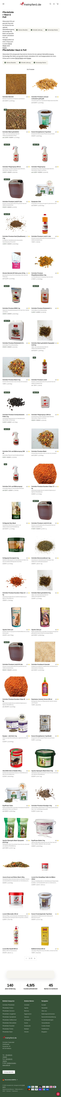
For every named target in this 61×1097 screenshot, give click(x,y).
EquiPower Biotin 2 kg (38, 840)
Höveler (26, 1032)
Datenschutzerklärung (8, 1089)
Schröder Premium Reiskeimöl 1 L (41, 308)
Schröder (26, 1005)
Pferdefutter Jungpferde (9, 1014)
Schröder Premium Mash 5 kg (11, 379)
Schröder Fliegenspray (38, 166)
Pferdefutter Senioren (9, 1011)
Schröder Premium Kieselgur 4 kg (41, 805)
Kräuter (5, 47)
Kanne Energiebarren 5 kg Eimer (41, 132)
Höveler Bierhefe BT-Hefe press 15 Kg (14, 273)
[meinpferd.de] (10, 1037)
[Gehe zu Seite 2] (35, 958)
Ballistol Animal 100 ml (38, 948)
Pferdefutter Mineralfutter (9, 1023)
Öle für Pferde (19, 58)
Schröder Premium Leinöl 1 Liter (41, 236)
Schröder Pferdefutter (9, 1005)
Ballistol (26, 1029)
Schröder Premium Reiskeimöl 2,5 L (13, 343)
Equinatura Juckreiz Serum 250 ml (41, 699)
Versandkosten (46, 1023)
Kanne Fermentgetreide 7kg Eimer (41, 914)
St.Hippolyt (27, 1020)
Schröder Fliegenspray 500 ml (12, 166)
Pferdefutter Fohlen (8, 1008)
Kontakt (44, 1005)
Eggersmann (27, 1014)
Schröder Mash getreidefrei (11, 132)
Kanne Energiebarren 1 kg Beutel (41, 736)
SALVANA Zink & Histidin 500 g (12, 770)
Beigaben (44, 1032)
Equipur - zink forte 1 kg (10, 736)
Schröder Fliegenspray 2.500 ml (41, 414)
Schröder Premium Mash (38, 451)
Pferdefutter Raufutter (9, 1026)
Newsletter (45, 1008)
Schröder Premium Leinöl (39, 379)
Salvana (26, 1017)
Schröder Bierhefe (8, 96)
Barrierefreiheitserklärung (49, 1017)
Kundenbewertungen (47, 1020)
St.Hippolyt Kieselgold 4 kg (11, 558)
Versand (8, 1091)
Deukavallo (27, 1026)
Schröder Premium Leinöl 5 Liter (12, 201)
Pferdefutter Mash (7, 1032)
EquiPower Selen (8, 805)
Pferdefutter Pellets (8, 1029)
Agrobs (26, 1008)
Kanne (26, 1023)
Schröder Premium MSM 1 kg (11, 308)
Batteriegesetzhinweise (48, 1014)
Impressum (15, 1091)
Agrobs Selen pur (8, 629)
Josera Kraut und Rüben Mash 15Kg (13, 877)
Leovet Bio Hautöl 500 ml (10, 948)
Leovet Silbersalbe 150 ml (10, 914)
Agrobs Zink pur (36, 629)
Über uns (44, 1011)
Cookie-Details (46, 1026)
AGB (4, 1091)
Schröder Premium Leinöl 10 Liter (41, 523)
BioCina (26, 1011)
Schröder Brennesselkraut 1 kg (40, 558)
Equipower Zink (36, 201)
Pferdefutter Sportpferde (9, 1017)
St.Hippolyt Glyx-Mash (9, 523)
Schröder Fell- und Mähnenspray (12, 486)
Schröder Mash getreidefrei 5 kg (41, 593)
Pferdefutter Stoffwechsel (10, 1020)
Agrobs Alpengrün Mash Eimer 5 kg (42, 770)
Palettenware (45, 1029)
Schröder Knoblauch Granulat (40, 664)
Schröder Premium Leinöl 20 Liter (13, 664)
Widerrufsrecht (19, 1089)
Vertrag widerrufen (8, 1072)
